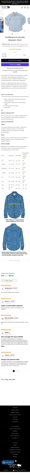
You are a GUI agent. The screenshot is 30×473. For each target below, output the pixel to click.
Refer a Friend (15, 410)
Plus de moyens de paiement (15, 68)
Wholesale (15, 454)
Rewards (15, 407)
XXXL (24, 55)
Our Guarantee (15, 426)
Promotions (15, 421)
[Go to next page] (19, 371)
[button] (12, 49)
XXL (19, 55)
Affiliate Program (15, 412)
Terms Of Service (15, 435)
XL (15, 55)
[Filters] (2, 280)
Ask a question (15, 260)
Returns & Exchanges (15, 428)
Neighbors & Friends (15, 452)
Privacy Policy (15, 433)
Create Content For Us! (15, 414)
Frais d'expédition (6, 46)
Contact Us (15, 438)
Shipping (15, 431)
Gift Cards (15, 419)
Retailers (15, 456)
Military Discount (15, 447)
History (15, 444)
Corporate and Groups (15, 449)
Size (15, 52)
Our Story (15, 442)
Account (15, 417)
